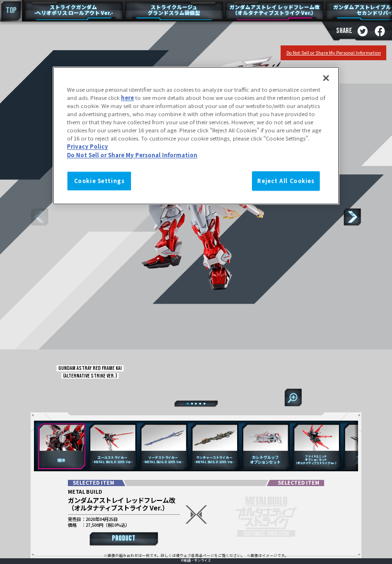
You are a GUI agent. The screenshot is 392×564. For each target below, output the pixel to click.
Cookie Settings (99, 180)
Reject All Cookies (285, 180)
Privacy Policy (87, 147)
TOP (11, 10)
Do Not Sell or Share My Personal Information (333, 52)
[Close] (326, 77)
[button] (352, 217)
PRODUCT (123, 538)
